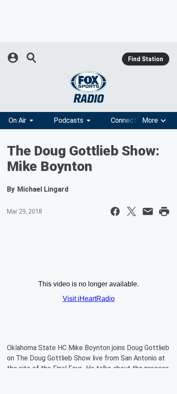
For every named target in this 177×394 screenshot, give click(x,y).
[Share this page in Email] (148, 211)
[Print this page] (164, 211)
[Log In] (14, 58)
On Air (17, 120)
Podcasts (68, 120)
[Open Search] (32, 58)
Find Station (145, 59)
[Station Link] (88, 87)
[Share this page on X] (131, 211)
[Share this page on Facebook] (115, 211)
